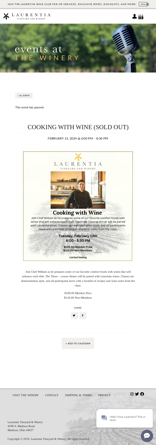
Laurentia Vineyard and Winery (26, 16)
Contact (52, 395)
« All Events (24, 95)
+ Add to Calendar (78, 343)
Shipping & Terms (78, 395)
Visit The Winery (25, 395)
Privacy (104, 395)
